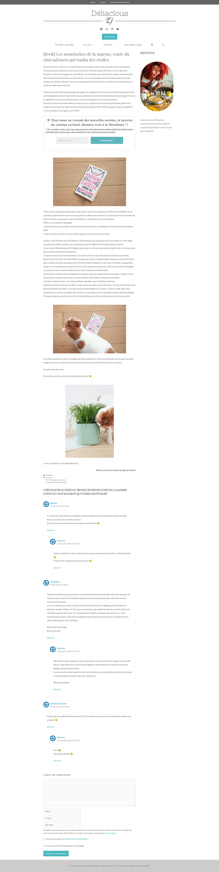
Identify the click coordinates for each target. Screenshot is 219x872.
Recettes (87, 44)
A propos (103, 2)
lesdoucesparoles (58, 703)
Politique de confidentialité (75, 839)
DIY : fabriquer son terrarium (56, 480)
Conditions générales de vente (111, 866)
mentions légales (110, 833)
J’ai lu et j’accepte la (67, 839)
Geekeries (49, 475)
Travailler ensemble (64, 44)
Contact (92, 2)
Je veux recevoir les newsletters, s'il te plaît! (64, 845)
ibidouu (53, 503)
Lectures (49, 477)
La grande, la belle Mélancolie (56, 482)
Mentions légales (91, 866)
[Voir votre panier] (152, 45)
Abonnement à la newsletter (120, 2)
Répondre (50, 530)
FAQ (126, 866)
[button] (163, 45)
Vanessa (61, 540)
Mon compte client (133, 44)
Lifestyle (108, 44)
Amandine (55, 581)
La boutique (109, 36)
